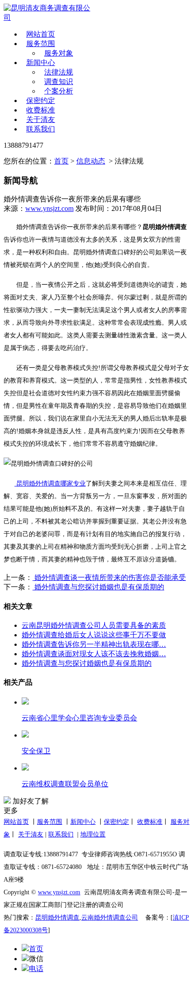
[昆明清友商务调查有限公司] (48, 13)
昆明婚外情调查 (57, 917)
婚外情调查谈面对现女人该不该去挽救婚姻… (94, 654)
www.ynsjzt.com (49, 208)
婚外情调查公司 (116, 917)
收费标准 (40, 110)
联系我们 (40, 129)
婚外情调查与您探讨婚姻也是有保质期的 (98, 587)
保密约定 (40, 100)
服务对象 (58, 53)
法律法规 (58, 72)
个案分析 (58, 91)
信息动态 (90, 161)
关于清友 (40, 119)
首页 (61, 161)
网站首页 (40, 34)
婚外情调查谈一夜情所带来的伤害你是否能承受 (109, 577)
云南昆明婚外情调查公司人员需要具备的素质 (94, 625)
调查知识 (58, 81)
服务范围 (40, 43)
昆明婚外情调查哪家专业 (51, 483)
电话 (36, 968)
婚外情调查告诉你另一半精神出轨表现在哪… (94, 644)
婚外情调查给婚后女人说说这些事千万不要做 (94, 635)
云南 (87, 917)
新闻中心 (40, 62)
